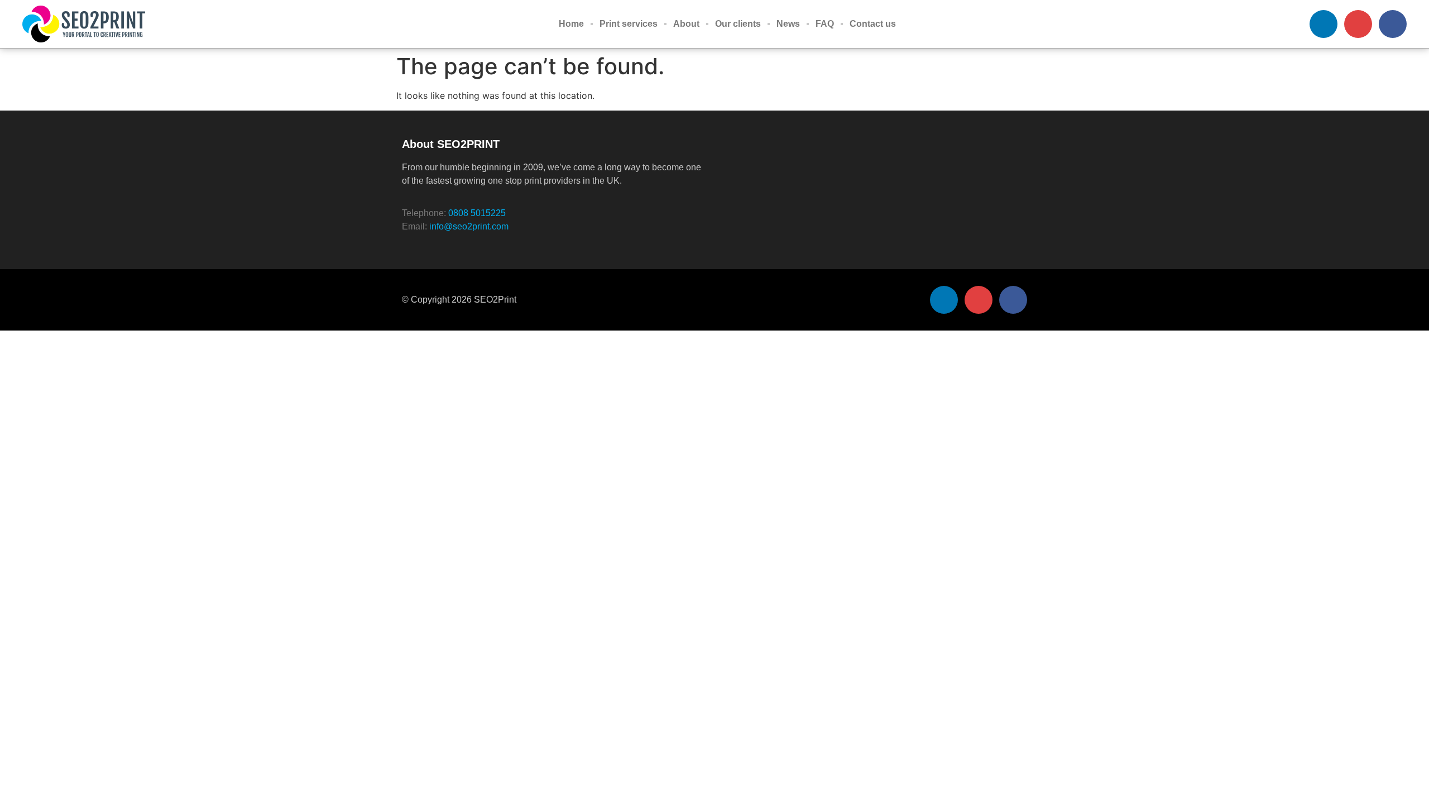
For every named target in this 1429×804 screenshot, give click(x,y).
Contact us (873, 23)
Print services (629, 23)
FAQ (825, 23)
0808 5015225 (477, 213)
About (686, 23)
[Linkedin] (1323, 24)
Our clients (738, 23)
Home (571, 23)
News (788, 23)
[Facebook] (1393, 24)
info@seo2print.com (469, 226)
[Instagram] (1358, 24)
